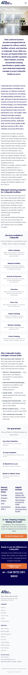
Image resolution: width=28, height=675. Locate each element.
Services (3, 610)
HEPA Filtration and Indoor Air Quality (20, 502)
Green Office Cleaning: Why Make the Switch (20, 495)
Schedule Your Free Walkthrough (14, 566)
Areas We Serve (5, 621)
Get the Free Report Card (14, 536)
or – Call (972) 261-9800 (14, 574)
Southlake (4, 495)
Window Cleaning (5, 645)
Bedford (3, 501)
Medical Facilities (5, 631)
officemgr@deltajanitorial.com (8, 659)
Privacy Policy (10, 671)
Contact (3, 618)
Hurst (2, 503)
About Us (3, 607)
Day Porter (3, 650)
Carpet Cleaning (5, 642)
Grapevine (4, 498)
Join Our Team (4, 615)
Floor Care (3, 639)
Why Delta (3, 613)
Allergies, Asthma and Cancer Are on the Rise (21, 509)
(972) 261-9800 (5, 657)
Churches (3, 636)
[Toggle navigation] (25, 3)
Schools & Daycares (6, 634)
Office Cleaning (5, 628)
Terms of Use (18, 671)
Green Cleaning (5, 647)
